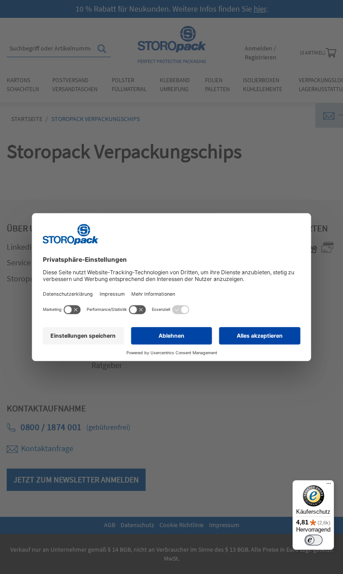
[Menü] (328, 485)
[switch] (313, 540)
